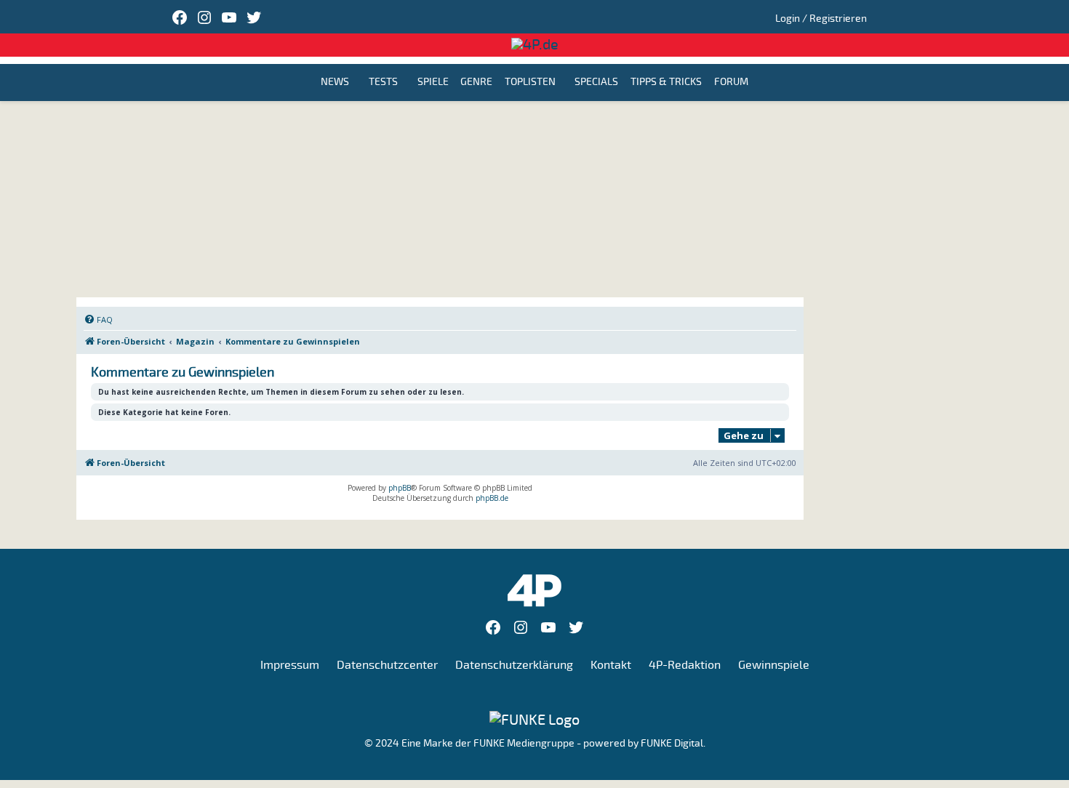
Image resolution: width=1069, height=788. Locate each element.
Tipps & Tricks (666, 82)
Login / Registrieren (821, 18)
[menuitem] (98, 320)
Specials (596, 82)
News (335, 82)
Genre (476, 82)
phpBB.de (492, 498)
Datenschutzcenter (387, 665)
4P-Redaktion (685, 665)
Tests (383, 82)
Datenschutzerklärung (514, 665)
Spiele (433, 82)
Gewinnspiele (773, 665)
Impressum (289, 665)
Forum (731, 82)
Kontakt (610, 665)
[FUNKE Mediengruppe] (534, 719)
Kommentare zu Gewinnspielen (182, 372)
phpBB (399, 488)
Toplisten (530, 82)
